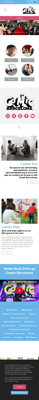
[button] (3, 27)
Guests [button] (11, 60)
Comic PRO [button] (11, 79)
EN (35, 2)
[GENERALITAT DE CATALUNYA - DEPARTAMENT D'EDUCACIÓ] (29, 358)
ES (32, 2)
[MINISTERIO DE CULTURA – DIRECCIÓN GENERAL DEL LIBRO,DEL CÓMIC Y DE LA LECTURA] (9, 358)
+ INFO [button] (32, 182)
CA (30, 2)
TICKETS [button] (19, 18)
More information (19, 392)
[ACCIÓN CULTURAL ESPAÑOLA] (19, 358)
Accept (19, 387)
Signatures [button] (27, 79)
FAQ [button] (27, 60)
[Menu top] (5, 10)
